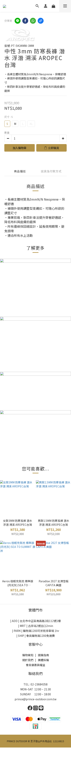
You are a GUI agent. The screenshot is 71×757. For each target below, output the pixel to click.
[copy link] (41, 21)
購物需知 (27, 655)
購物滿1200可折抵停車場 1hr (41, 631)
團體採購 (43, 660)
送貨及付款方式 (51, 171)
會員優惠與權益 (35, 665)
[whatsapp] (33, 21)
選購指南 (43, 655)
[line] (18, 21)
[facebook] (25, 21)
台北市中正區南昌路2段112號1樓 (40, 621)
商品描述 (20, 171)
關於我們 (27, 660)
